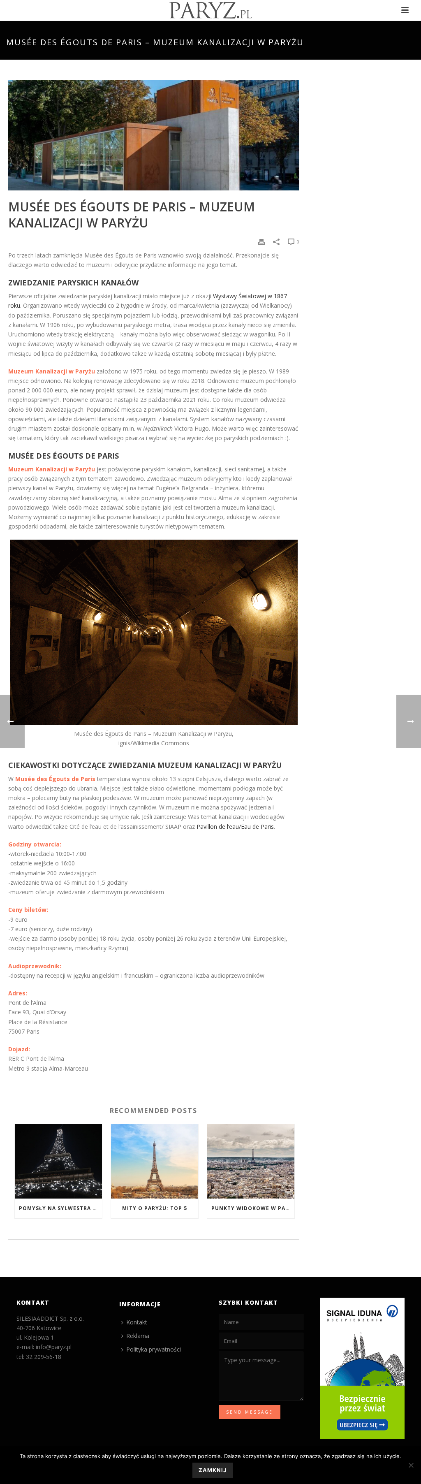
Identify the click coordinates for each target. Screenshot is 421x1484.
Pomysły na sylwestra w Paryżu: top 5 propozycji (60, 1208)
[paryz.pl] (210, 10)
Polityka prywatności (153, 1349)
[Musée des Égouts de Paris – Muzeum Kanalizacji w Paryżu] (153, 135)
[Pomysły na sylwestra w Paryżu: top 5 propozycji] (58, 1161)
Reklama (137, 1336)
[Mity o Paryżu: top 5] (154, 1161)
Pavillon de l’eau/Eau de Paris (235, 826)
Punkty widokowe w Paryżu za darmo (252, 1208)
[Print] (261, 241)
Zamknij (213, 1470)
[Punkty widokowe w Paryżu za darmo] (250, 1161)
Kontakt (136, 1322)
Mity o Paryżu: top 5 (154, 1208)
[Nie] (411, 1465)
